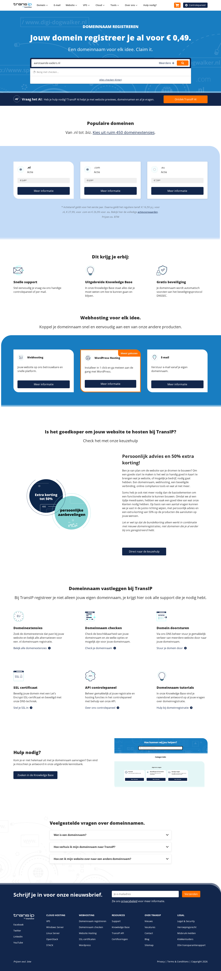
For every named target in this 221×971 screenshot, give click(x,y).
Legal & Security (186, 921)
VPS (48, 921)
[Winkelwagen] (177, 5)
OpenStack (52, 939)
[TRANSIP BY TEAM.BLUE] (23, 918)
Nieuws (149, 921)
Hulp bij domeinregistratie (173, 707)
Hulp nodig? (150, 5)
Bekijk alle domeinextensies (30, 648)
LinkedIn (18, 936)
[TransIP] (22, 5)
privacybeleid (129, 901)
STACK (49, 945)
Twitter (17, 930)
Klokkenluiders (185, 939)
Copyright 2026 (199, 961)
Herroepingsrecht (186, 927)
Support (116, 921)
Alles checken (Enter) (110, 79)
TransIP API (118, 933)
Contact (149, 933)
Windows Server (55, 927)
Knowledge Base (121, 927)
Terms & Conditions (178, 961)
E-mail (57, 5)
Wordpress (85, 945)
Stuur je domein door (170, 648)
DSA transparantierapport (191, 945)
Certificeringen (120, 939)
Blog (147, 939)
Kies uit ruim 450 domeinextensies (124, 132)
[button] (166, 63)
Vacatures (150, 927)
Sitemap (149, 945)
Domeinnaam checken (91, 927)
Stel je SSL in (20, 707)
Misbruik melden (186, 933)
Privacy (161, 961)
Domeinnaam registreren (92, 921)
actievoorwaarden (148, 212)
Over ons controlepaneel (100, 707)
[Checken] (182, 63)
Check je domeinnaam (98, 648)
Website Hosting (88, 933)
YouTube (18, 942)
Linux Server (53, 933)
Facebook (18, 924)
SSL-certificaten (87, 939)
